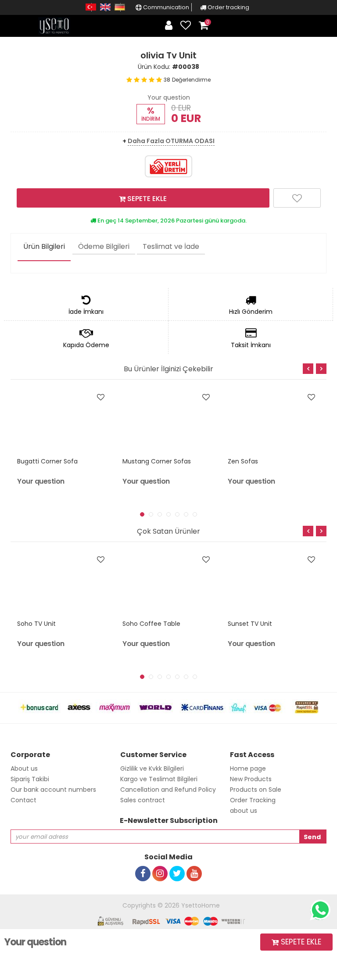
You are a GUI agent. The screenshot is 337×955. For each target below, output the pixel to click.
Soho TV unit (36, 623)
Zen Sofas (243, 461)
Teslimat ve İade (171, 246)
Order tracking (227, 7)
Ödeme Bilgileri (103, 246)
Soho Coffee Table (151, 623)
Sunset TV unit (250, 623)
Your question (168, 97)
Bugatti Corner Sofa (47, 461)
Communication (165, 7)
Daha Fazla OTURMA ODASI (171, 140)
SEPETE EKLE (146, 199)
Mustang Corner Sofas (156, 461)
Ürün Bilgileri (44, 246)
